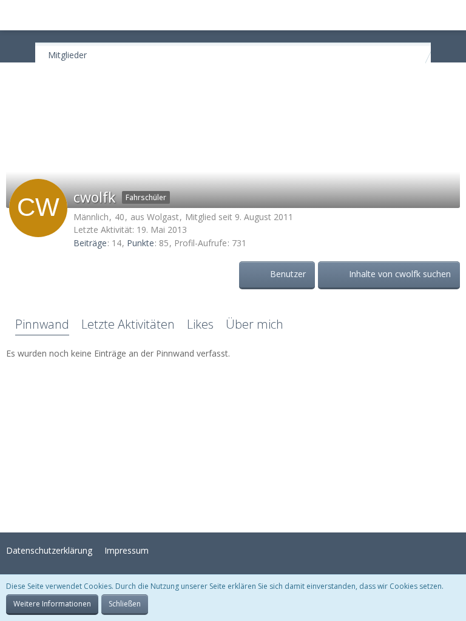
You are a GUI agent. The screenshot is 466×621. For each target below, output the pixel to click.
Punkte (140, 243)
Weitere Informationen (52, 604)
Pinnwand (42, 324)
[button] (15, 15)
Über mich (254, 324)
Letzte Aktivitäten (128, 324)
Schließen (125, 604)
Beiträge (90, 243)
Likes (200, 324)
